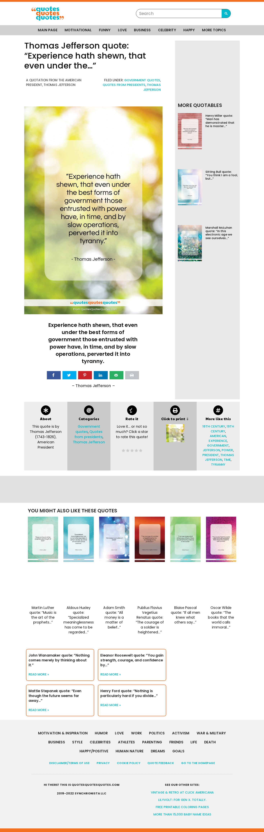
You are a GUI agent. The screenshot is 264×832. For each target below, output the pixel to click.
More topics (214, 30)
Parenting (152, 742)
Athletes (126, 742)
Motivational (78, 30)
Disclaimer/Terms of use (69, 763)
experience (218, 441)
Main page (47, 30)
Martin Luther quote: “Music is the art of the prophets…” (42, 615)
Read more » (39, 674)
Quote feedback (160, 763)
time (227, 460)
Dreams (158, 751)
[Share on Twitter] (69, 375)
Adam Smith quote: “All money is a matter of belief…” (114, 617)
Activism (180, 733)
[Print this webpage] (132, 375)
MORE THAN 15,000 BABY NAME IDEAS (182, 814)
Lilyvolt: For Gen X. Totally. (182, 800)
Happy (189, 30)
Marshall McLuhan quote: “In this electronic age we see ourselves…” (218, 233)
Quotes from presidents (124, 85)
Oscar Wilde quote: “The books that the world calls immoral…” (221, 617)
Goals (178, 751)
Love (122, 30)
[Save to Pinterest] (85, 375)
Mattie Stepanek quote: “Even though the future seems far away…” (55, 696)
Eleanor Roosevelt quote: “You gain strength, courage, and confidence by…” (131, 660)
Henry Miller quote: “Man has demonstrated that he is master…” (219, 121)
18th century (213, 426)
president (210, 455)
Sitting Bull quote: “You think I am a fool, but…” (221, 175)
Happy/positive (94, 751)
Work (136, 733)
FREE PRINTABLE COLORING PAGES (182, 807)
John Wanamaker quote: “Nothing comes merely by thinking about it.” (59, 660)
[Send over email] (116, 375)
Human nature (130, 751)
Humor (101, 733)
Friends (176, 742)
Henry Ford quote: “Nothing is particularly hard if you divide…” (129, 693)
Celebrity (167, 30)
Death (210, 742)
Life (194, 742)
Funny (105, 30)
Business (142, 30)
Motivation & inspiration (63, 733)
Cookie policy (128, 763)
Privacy (103, 763)
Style (77, 742)
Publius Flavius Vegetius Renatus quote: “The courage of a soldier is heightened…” (150, 620)
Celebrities (100, 742)
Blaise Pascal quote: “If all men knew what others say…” (185, 615)
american (218, 436)
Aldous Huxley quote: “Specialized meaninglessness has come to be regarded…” (78, 620)
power (227, 450)
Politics (157, 733)
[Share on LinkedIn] (101, 375)
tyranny (218, 464)
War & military (211, 733)
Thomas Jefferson (89, 442)
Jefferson (211, 450)
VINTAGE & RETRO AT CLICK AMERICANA (182, 792)
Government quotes (142, 80)
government (218, 445)
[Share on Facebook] (54, 375)
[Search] (226, 13)
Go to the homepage (198, 763)
